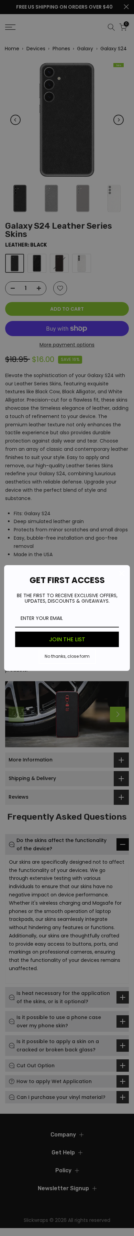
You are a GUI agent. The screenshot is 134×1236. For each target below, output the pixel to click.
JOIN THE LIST (67, 639)
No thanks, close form (67, 656)
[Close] (121, 573)
